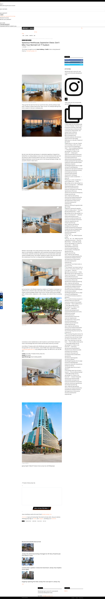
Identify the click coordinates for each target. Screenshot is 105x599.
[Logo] (28, 29)
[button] (81, 28)
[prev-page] (22, 584)
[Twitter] (67, 591)
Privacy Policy (81, 597)
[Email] (1, 302)
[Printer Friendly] (1, 305)
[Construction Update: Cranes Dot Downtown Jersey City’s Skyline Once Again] (42, 561)
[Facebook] (64, 591)
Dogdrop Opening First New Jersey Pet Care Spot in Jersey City (41, 582)
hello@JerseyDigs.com (47, 595)
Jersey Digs (24, 46)
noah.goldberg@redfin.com (28, 349)
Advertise (31, 35)
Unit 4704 (44, 521)
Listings (26, 35)
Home (23, 38)
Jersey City (26, 38)
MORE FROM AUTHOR (36, 542)
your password (3, 13)
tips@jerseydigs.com (46, 514)
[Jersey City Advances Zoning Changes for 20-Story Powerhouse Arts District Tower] (42, 547)
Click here (24, 517)
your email (2, 22)
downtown (34, 521)
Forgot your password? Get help (7, 16)
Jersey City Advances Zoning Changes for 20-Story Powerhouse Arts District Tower (41, 554)
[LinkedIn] (1, 299)
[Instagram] (65, 591)
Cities (23, 35)
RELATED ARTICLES (26, 542)
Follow (81, 62)
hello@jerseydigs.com (31, 51)
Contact (77, 597)
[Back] (0, 2)
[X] (1, 296)
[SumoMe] (1, 307)
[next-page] (23, 584)
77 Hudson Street (28, 521)
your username (3, 9)
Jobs (34, 35)
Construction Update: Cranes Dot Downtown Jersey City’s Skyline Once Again (41, 568)
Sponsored (29, 40)
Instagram (41, 518)
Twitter (34, 518)
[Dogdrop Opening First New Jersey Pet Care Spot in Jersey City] (42, 575)
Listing (26, 40)
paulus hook (39, 521)
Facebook (53, 518)
